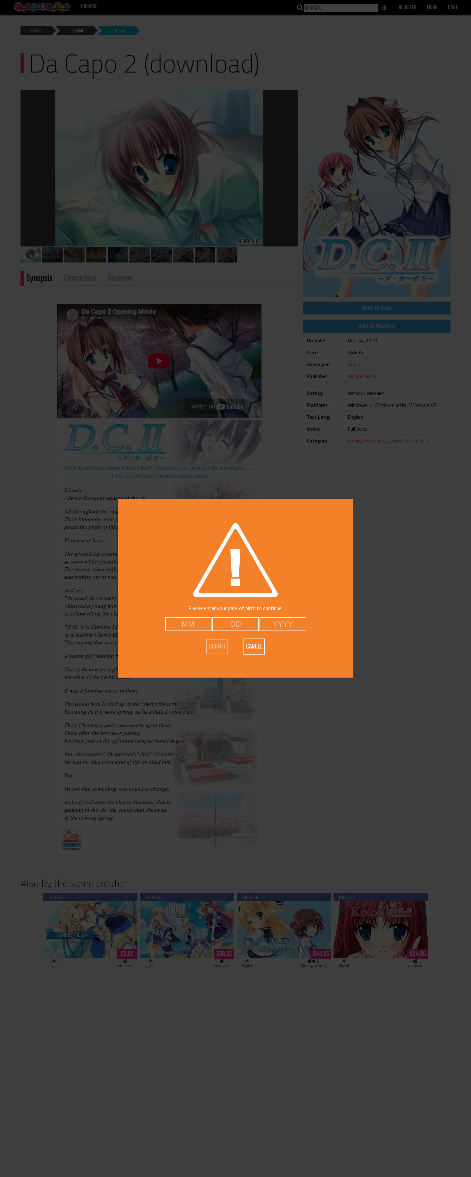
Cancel (254, 646)
